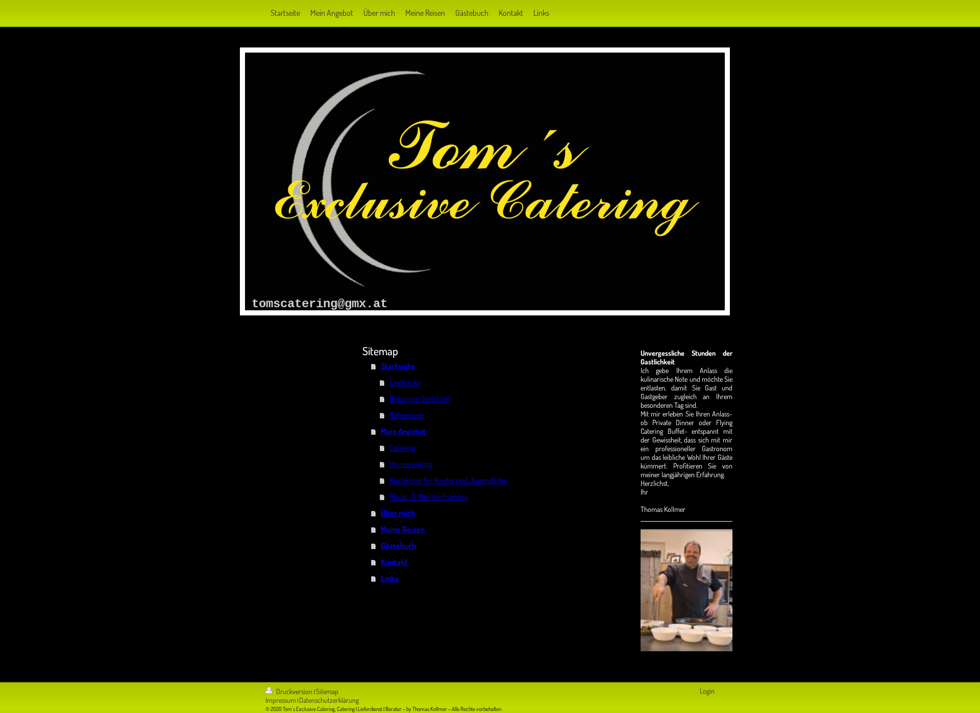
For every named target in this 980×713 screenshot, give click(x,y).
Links (390, 578)
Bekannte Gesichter (419, 399)
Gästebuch (398, 545)
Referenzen (406, 415)
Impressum (280, 700)
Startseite (398, 366)
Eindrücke (405, 382)
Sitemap (327, 691)
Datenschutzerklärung (329, 700)
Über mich (398, 513)
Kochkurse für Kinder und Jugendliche (448, 480)
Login (707, 690)
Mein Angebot (403, 431)
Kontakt (394, 562)
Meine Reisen (403, 529)
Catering (402, 447)
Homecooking (410, 464)
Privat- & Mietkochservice (428, 496)
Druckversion (294, 691)
